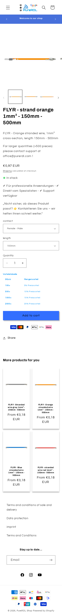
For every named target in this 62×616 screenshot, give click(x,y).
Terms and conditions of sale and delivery (29, 507)
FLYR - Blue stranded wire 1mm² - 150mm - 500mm (16, 471)
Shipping (7, 171)
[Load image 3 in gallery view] (47, 97)
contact (8, 221)
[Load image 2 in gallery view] (31, 97)
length (7, 238)
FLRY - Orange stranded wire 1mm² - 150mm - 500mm (46, 409)
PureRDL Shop (24, 611)
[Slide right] (58, 97)
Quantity (8, 255)
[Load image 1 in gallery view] (15, 97)
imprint (11, 526)
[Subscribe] (50, 560)
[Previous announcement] (6, 19)
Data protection (17, 518)
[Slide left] (3, 97)
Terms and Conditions (21, 535)
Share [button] (12, 337)
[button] (8, 7)
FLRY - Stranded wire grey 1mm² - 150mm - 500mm (16, 407)
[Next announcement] (55, 19)
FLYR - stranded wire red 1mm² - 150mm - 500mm (45, 470)
